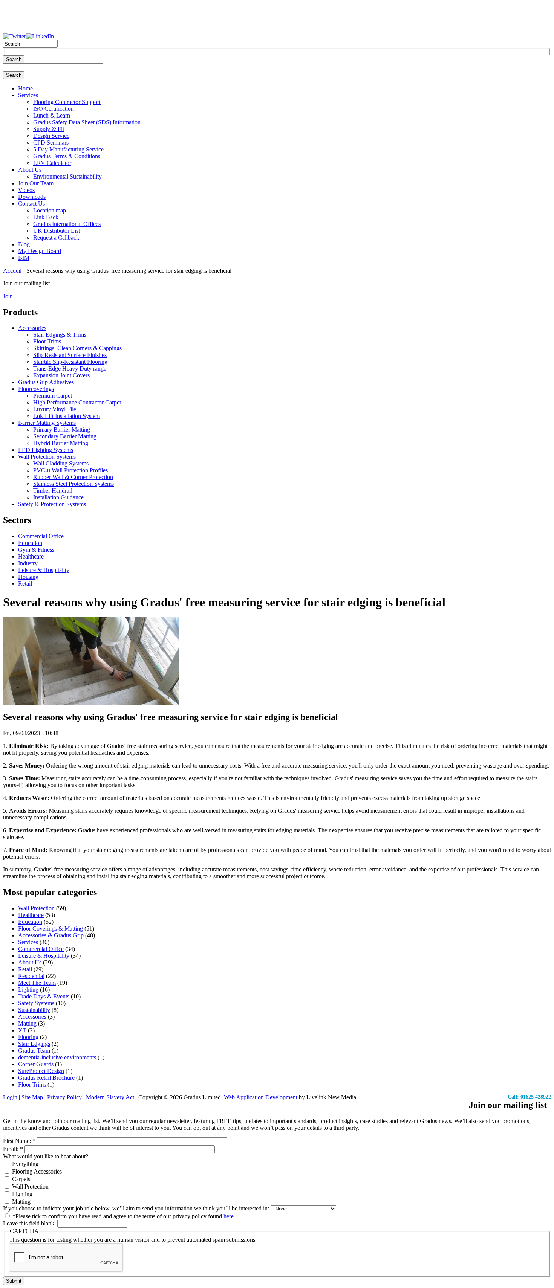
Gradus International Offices (67, 224)
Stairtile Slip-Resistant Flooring (70, 362)
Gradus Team (34, 1050)
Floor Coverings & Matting (50, 928)
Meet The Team (37, 983)
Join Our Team (36, 183)
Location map (49, 210)
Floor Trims (47, 341)
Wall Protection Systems (47, 456)
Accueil (12, 270)
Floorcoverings (36, 389)
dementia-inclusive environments (57, 1057)
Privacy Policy (64, 1097)
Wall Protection (36, 908)
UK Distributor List (56, 230)
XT (22, 1030)
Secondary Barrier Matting (64, 436)
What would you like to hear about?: (46, 1156)
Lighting (28, 989)
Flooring (28, 1037)
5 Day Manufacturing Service (68, 149)
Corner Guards (36, 1064)
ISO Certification (53, 108)
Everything (24, 1164)
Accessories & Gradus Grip (51, 935)
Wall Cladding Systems (61, 463)
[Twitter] (14, 36)
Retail (25, 583)
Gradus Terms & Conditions (66, 156)
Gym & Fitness (36, 549)
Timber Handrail (52, 490)
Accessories (32, 328)
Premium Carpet (52, 395)
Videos (26, 190)
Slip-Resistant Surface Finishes (70, 355)
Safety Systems (36, 1003)
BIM (23, 258)
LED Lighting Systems (45, 450)
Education (30, 543)
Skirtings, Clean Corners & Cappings (77, 348)
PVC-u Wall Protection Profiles (70, 470)
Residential (31, 976)
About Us (29, 169)
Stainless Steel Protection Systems (73, 484)
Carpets (20, 1179)
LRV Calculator (52, 163)
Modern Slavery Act (110, 1097)
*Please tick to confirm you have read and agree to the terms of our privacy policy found (122, 1216)
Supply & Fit (48, 129)
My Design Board (39, 251)
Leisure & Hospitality (43, 570)
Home (25, 88)
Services (28, 95)
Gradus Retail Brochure (46, 1077)
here (228, 1216)
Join (8, 296)
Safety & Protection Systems (52, 504)
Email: (13, 1149)
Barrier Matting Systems (47, 423)
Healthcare (31, 556)
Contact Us (31, 203)
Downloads (32, 197)
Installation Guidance (58, 497)
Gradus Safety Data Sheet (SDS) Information (87, 122)
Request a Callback (56, 237)
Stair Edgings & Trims (59, 334)
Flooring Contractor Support (67, 102)
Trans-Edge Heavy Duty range (69, 368)
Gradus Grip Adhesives (46, 382)
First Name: (19, 1141)
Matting (27, 1023)
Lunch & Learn (51, 115)
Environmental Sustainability (67, 176)
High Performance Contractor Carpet (77, 402)
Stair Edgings (34, 1044)
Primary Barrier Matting (61, 429)
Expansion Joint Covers (61, 375)
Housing (28, 577)
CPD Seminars (51, 142)
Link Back (45, 217)
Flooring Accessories (36, 1171)
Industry (28, 563)
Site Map (32, 1097)
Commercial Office (41, 536)
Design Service (51, 136)
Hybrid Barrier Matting (60, 443)
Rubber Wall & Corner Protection (73, 477)
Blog (24, 244)
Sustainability (34, 1010)
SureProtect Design (41, 1071)
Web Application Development (260, 1097)
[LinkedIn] (40, 36)
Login (10, 1097)
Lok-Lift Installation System (66, 416)
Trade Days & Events (43, 996)
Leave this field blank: (30, 1223)
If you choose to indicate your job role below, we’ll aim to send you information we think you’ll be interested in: (137, 1208)
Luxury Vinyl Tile (54, 409)
